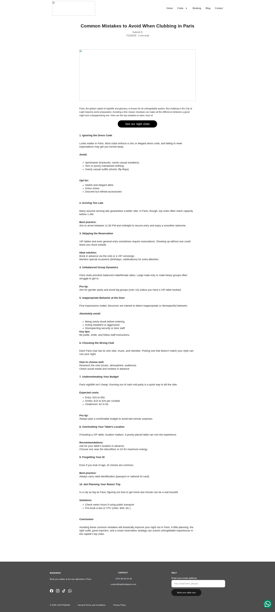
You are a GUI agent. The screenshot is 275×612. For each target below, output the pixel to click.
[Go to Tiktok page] (63, 591)
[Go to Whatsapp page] (70, 591)
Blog (208, 8)
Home (170, 8)
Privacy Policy (119, 605)
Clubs (180, 8)
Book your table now (186, 592)
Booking (197, 8)
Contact (219, 8)
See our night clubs (137, 124)
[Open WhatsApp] (267, 604)
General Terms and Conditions (91, 605)
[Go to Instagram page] (57, 591)
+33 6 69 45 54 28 (123, 579)
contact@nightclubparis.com (123, 584)
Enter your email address (184, 578)
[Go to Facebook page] (51, 591)
